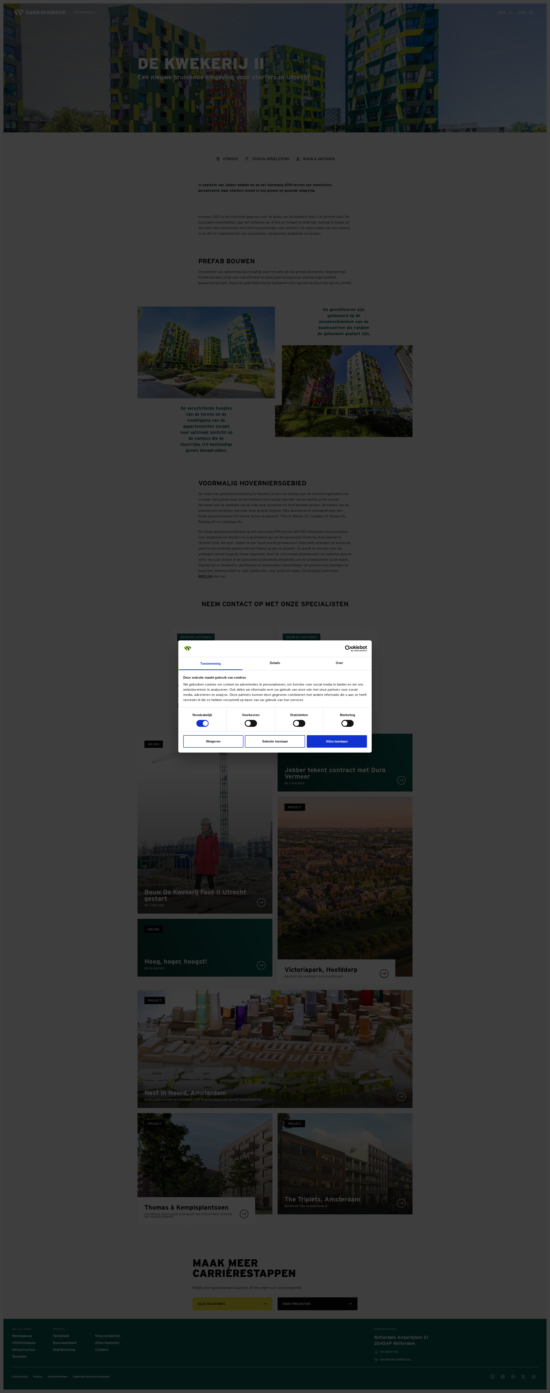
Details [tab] (275, 663)
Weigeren (213, 741)
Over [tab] (339, 663)
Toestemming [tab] (210, 663)
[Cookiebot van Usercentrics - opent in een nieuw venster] (348, 648)
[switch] (251, 723)
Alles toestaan (336, 741)
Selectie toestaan (275, 741)
